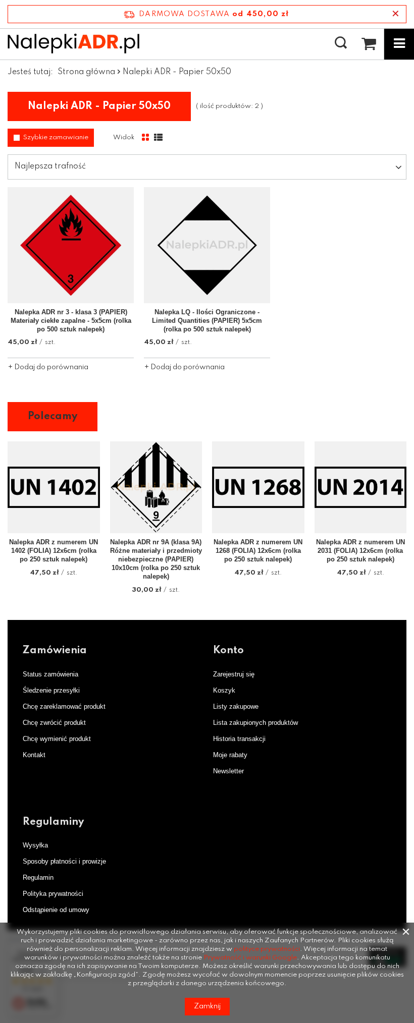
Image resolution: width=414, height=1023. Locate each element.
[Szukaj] (340, 43)
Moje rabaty (230, 755)
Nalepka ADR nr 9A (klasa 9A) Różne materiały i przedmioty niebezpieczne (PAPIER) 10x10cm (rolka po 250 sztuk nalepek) (156, 559)
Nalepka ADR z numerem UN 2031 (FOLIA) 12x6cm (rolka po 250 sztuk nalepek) (360, 550)
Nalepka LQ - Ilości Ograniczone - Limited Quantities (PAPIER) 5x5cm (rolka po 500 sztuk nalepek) (207, 320)
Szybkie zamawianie (55, 137)
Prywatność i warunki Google (250, 957)
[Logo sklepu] (73, 43)
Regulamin (38, 877)
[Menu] (399, 44)
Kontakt (34, 755)
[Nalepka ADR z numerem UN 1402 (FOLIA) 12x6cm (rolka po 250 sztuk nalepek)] (54, 487)
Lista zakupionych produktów (255, 722)
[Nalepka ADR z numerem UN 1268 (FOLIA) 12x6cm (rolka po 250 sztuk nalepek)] (258, 487)
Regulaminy (53, 822)
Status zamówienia (50, 674)
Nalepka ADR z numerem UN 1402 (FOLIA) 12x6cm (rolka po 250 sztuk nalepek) (53, 550)
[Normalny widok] (145, 137)
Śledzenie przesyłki (51, 690)
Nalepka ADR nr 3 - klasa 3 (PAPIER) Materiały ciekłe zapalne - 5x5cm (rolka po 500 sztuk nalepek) (71, 320)
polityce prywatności (267, 949)
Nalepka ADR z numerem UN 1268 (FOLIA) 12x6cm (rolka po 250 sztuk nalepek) (258, 550)
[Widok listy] (158, 137)
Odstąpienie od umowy (56, 910)
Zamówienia (55, 651)
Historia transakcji (239, 739)
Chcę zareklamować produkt (64, 706)
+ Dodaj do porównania (48, 367)
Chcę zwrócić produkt (54, 722)
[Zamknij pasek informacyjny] (395, 14)
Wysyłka (35, 845)
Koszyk (224, 690)
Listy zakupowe (235, 706)
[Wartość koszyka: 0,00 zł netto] (368, 44)
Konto (228, 651)
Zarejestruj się (233, 674)
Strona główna (86, 72)
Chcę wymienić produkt (57, 739)
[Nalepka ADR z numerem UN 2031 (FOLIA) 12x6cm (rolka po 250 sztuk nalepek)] (361, 487)
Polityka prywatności (53, 893)
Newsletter (228, 771)
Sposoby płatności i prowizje (64, 861)
